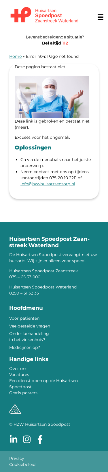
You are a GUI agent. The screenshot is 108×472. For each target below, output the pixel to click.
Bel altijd (55, 43)
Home (15, 56)
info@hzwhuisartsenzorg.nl (47, 183)
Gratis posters (23, 392)
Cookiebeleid (22, 464)
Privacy (16, 458)
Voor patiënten (24, 318)
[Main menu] (100, 17)
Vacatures (19, 374)
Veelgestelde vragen (29, 326)
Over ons (18, 368)
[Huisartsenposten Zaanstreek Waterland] (44, 15)
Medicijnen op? (24, 347)
